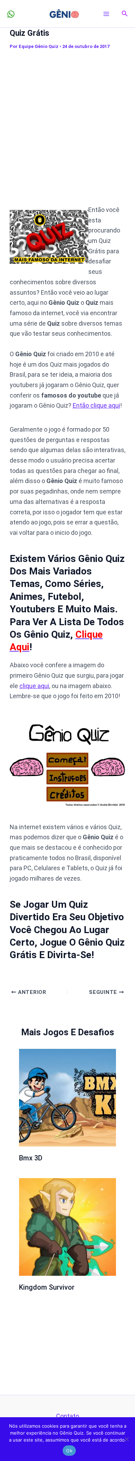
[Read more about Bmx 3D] (67, 1097)
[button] (125, 13)
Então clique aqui (96, 405)
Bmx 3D (30, 1158)
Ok (69, 1450)
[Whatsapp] (11, 14)
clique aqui (34, 685)
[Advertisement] (67, 123)
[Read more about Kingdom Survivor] (67, 1226)
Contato (67, 1416)
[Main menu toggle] (106, 14)
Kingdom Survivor (46, 1287)
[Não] (126, 1439)
